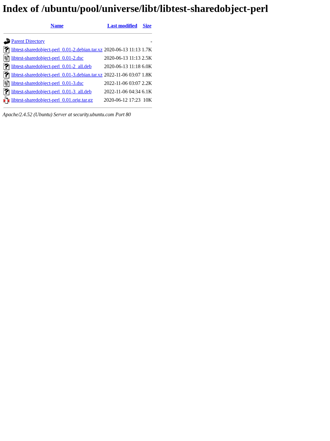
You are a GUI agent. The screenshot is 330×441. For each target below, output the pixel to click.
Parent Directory (28, 41)
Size (147, 25)
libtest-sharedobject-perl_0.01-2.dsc (47, 58)
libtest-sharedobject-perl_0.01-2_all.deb (51, 66)
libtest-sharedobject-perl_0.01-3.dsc (47, 83)
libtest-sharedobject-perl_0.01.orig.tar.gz (52, 100)
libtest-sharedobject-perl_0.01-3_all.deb (51, 91)
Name (57, 25)
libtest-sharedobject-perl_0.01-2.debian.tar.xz (56, 49)
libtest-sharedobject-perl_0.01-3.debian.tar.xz (56, 74)
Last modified (122, 25)
